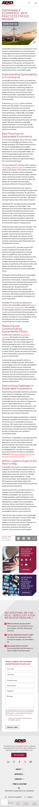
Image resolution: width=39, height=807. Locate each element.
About (18, 769)
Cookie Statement (34, 803)
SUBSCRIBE (25, 569)
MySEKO (30, 797)
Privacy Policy (18, 803)
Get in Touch (19, 755)
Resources (26, 592)
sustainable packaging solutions (13, 167)
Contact (18, 779)
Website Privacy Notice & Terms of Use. (18, 713)
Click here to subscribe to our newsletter (19, 791)
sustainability (15, 103)
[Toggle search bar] (29, 3)
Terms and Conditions (26, 803)
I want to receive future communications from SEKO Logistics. (20, 719)
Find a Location (19, 784)
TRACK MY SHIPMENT (15, 797)
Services (19, 774)
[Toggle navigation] (35, 3)
